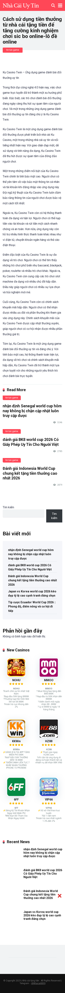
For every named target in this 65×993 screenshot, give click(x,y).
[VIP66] (49, 795)
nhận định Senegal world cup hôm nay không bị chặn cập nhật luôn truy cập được (32, 411)
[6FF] (16, 795)
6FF (16, 799)
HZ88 (48, 741)
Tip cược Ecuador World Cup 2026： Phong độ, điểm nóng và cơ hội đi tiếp (32, 606)
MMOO (48, 680)
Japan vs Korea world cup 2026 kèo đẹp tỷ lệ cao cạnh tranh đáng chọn (32, 593)
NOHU (16, 680)
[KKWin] (16, 736)
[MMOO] (49, 675)
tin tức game (12, 50)
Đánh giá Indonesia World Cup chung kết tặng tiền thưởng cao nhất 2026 (30, 473)
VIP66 (49, 799)
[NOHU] (16, 675)
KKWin (16, 741)
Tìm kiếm (8, 507)
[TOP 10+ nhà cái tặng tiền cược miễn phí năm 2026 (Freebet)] (21, 5)
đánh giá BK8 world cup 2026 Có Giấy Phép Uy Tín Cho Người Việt (31, 442)
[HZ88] (49, 736)
